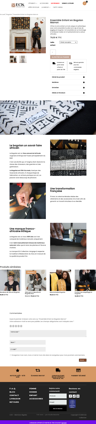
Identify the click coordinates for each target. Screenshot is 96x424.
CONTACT (14, 395)
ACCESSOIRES (36, 399)
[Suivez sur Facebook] (70, 396)
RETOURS (14, 402)
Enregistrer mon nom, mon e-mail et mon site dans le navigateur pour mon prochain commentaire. (48, 355)
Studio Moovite (53, 415)
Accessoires (44, 3)
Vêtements (32, 3)
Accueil (2, 14)
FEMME (32, 389)
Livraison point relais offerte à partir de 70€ (58, 377)
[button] (42, 20)
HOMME (33, 392)
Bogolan (9, 14)
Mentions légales (21, 415)
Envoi (82, 360)
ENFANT (33, 395)
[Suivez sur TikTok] (74, 396)
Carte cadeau (58, 7)
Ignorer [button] (64, 423)
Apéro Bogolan (33, 7)
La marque (45, 7)
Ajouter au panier (60, 57)
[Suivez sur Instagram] (77, 396)
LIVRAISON (15, 399)
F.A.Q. (13, 389)
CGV (11, 415)
